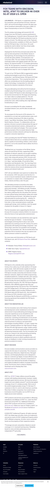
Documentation (21, 471)
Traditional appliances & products (23, 458)
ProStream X (21, 453)
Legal (34, 471)
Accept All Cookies (29, 485)
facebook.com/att (17, 407)
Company (35, 465)
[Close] (47, 481)
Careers (35, 469)
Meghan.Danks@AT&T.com (16, 253)
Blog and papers (21, 469)
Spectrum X (20, 451)
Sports (4, 465)
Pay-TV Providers (6, 469)
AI (3, 453)
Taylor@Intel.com (24, 248)
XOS (19, 447)
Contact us (40, 2)
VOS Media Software (22, 455)
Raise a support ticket (22, 473)
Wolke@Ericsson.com (29, 245)
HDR (32, 32)
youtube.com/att (10, 409)
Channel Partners (36, 467)
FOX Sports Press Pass (23, 239)
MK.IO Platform (36, 447)
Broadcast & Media (7, 467)
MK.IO (4, 449)
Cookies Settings (19, 485)
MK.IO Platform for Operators (39, 449)
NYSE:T (13, 376)
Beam (19, 449)
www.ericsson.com (10, 368)
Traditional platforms (37, 451)
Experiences (35, 453)
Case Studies (5, 473)
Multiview (5, 451)
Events (19, 467)
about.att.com (9, 405)
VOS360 (5, 447)
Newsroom (20, 465)
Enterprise (5, 471)
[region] (25, 484)
